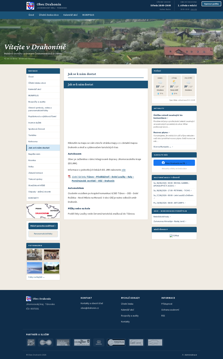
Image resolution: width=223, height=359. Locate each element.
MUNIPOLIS (88, 15)
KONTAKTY (33, 198)
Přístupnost (166, 303)
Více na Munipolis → (162, 147)
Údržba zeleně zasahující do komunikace (168, 117)
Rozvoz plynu (160, 132)
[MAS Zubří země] (136, 342)
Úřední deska (127, 303)
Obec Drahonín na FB (175, 163)
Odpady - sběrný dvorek (39, 191)
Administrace (191, 354)
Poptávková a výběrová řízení (42, 116)
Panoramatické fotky (43, 233)
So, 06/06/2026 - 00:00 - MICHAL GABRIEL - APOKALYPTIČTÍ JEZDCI (171, 184)
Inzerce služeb (34, 122)
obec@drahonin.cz (90, 308)
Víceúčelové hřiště (36, 185)
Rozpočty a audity (36, 101)
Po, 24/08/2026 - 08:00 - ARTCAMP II (168, 203)
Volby (31, 166)
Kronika (32, 160)
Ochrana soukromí (170, 309)
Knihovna (32, 141)
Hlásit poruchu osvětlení (42, 225)
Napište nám (34, 154)
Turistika (32, 135)
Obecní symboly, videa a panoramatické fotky (40, 109)
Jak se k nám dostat (38, 147)
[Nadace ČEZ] (98, 342)
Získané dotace (35, 172)
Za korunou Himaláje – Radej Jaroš (168, 221)
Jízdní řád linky (103, 178)
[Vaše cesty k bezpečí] (63, 342)
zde (124, 170)
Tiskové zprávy (35, 179)
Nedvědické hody (161, 216)
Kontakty (125, 321)
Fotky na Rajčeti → (36, 277)
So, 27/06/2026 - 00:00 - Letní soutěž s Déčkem (173, 195)
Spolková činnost (36, 129)
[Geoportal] (31, 342)
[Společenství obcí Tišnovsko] (155, 342)
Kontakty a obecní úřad (92, 303)
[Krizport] (82, 342)
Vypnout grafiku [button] (211, 4)
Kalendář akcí (70, 15)
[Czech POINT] (45, 342)
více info (194, 9)
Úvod (31, 15)
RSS (163, 315)
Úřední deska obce (49, 15)
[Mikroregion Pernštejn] (116, 342)
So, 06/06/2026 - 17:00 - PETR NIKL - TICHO (171, 190)
